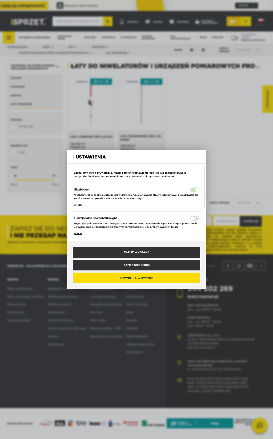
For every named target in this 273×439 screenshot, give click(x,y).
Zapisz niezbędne (136, 265)
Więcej (78, 204)
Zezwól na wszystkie (136, 278)
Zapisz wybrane (136, 252)
